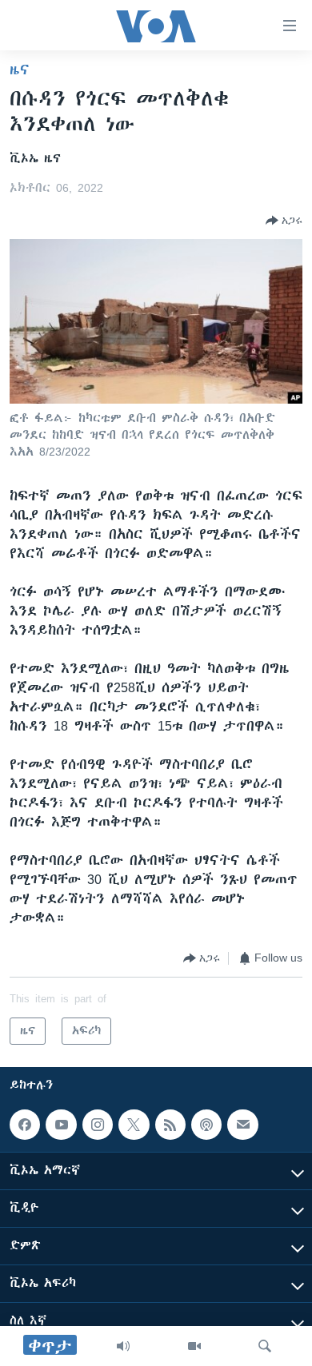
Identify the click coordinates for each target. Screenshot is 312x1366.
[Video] (194, 1346)
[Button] (284, 220)
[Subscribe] (242, 1124)
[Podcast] (206, 1124)
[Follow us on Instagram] (97, 1124)
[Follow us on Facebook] (25, 1124)
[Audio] (123, 1346)
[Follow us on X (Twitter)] (133, 1124)
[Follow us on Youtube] (61, 1124)
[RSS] (170, 1124)
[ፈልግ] (265, 1346)
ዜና (20, 70)
